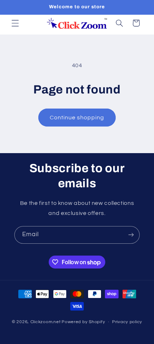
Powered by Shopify (83, 322)
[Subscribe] (131, 235)
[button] (15, 23)
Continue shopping (77, 117)
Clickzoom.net (45, 322)
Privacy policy (127, 322)
